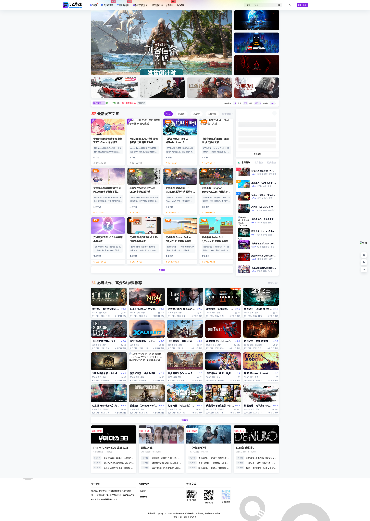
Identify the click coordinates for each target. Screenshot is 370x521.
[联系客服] (364, 262)
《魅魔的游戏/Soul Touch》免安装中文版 (166, 462)
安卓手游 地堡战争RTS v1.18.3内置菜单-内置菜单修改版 (180, 191)
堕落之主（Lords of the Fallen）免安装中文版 (258, 308)
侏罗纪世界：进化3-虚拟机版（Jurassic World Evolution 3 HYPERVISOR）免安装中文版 (144, 373)
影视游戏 (146, 448)
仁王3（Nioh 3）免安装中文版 (144, 308)
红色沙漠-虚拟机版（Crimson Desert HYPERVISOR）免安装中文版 (261, 457)
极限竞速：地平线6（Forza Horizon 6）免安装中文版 (258, 405)
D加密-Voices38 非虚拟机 (110, 448)
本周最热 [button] (245, 162)
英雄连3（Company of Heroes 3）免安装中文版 (144, 405)
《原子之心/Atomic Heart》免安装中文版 (118, 467)
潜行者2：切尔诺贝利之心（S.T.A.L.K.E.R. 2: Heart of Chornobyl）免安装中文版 (106, 308)
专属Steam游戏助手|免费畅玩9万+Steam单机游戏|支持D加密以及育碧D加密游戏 (107, 142)
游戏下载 (140, 5)
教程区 (143, 491)
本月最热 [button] (258, 162)
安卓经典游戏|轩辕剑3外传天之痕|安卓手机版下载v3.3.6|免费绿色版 (107, 191)
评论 (125, 103)
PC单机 (96, 157)
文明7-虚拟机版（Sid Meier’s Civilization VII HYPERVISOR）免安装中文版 (106, 373)
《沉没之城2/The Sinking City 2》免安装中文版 (106, 341)
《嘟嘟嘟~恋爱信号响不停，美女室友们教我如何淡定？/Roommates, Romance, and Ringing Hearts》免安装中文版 (166, 457)
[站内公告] (364, 269)
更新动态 (144, 496)
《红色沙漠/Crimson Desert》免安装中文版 (118, 462)
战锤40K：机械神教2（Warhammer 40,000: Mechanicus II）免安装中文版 (220, 308)
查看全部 (226, 113)
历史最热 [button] (271, 162)
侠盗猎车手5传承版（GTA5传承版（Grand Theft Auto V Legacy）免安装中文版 (220, 405)
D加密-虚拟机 (245, 448)
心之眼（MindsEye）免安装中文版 (106, 405)
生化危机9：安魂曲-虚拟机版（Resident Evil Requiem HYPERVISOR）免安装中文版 (213, 457)
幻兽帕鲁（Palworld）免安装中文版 (182, 405)
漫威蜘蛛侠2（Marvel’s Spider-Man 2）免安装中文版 (220, 341)
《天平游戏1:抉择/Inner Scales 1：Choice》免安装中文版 (166, 467)
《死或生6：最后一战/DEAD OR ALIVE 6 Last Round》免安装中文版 (220, 373)
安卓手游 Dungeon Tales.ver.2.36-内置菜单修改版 (216, 191)
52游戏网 (176, 513)
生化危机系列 (197, 448)
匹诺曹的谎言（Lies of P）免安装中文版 (182, 308)
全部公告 (257, 154)
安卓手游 (97, 206)
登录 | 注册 (302, 5)
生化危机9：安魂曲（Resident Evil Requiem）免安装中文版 (213, 467)
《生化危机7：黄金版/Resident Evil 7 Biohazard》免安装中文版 (213, 462)
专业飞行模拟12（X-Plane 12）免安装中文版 (144, 341)
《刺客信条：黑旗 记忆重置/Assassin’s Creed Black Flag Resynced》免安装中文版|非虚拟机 (182, 341)
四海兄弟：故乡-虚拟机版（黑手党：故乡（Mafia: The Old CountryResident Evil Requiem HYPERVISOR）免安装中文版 (258, 341)
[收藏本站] (364, 255)
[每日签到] (364, 246)
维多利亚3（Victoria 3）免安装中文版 (182, 373)
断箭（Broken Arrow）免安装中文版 (258, 373)
